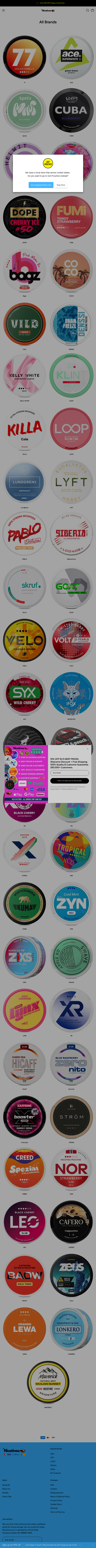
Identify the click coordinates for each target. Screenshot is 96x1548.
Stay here (61, 185)
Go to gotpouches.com (41, 185)
